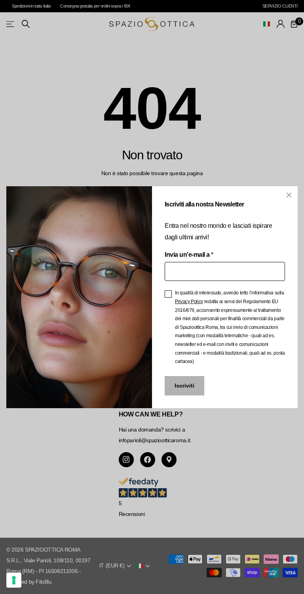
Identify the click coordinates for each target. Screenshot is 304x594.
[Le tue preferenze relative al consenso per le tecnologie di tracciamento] (13, 580)
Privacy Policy (189, 301)
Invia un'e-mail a (189, 254)
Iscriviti (184, 385)
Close (289, 195)
